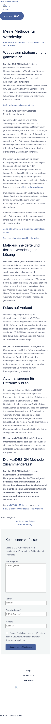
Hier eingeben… (13, 561)
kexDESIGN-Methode (17, 505)
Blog (28, 670)
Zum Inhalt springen (9, 2)
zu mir (38, 505)
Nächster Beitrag (25, 524)
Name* (9, 599)
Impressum (28, 675)
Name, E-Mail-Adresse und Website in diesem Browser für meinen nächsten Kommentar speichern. (25, 636)
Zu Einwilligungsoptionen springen (18, 105)
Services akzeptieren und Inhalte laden (21, 238)
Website (9, 622)
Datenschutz (28, 680)
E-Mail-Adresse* (13, 610)
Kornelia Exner (32, 42)
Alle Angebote (37, 509)
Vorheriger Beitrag (25, 521)
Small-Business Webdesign (16, 509)
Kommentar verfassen (13, 42)
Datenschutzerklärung (32, 187)
